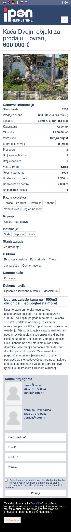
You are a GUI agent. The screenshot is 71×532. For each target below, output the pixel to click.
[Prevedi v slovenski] (26, 2)
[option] (11, 95)
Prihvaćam (12, 520)
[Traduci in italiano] (18, 2)
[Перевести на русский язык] (22, 2)
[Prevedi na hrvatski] (5, 2)
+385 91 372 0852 (35, 389)
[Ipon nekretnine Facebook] (62, 2)
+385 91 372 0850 (35, 414)
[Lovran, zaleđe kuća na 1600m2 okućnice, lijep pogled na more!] (35, 72)
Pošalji (35, 493)
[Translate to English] (9, 2)
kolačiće (37, 503)
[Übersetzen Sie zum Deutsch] (13, 2)
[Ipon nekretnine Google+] (66, 2)
